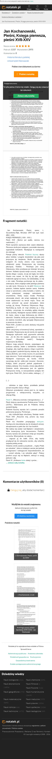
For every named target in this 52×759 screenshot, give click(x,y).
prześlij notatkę (26, 516)
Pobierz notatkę (26, 74)
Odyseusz (37, 286)
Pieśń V (9, 400)
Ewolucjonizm (35, 657)
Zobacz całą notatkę (26, 96)
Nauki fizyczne (32, 688)
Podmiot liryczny (31, 254)
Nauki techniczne (11, 711)
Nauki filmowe (32, 684)
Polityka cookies (17, 728)
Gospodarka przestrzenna (25, 661)
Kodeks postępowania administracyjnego (25, 664)
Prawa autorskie (8, 731)
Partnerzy (40, 731)
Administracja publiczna (17, 654)
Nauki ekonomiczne (12, 684)
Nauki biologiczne (11, 680)
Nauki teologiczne (33, 711)
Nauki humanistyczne (35, 692)
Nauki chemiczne (33, 680)
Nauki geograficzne (11, 692)
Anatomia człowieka (35, 654)
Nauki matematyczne (12, 699)
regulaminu (35, 726)
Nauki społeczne (33, 707)
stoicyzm (40, 422)
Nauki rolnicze (9, 707)
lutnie (23, 460)
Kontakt (47, 731)
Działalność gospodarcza (19, 657)
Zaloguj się (15, 490)
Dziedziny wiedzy (13, 674)
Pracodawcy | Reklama (23, 731)
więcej (31, 1)
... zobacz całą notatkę (15, 463)
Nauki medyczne (33, 699)
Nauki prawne (32, 703)
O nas (34, 731)
